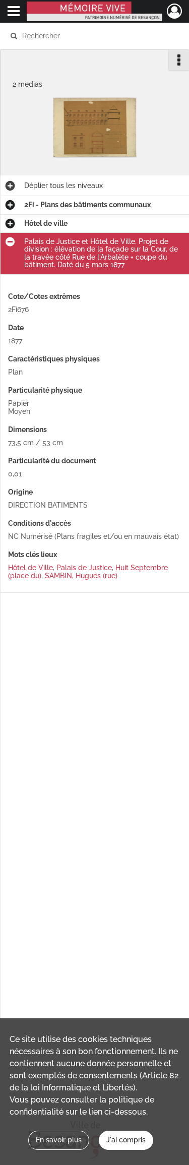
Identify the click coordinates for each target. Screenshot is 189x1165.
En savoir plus (59, 1140)
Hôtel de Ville (30, 568)
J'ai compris (126, 1140)
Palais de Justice (84, 568)
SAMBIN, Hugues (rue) (81, 576)
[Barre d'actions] (179, 60)
